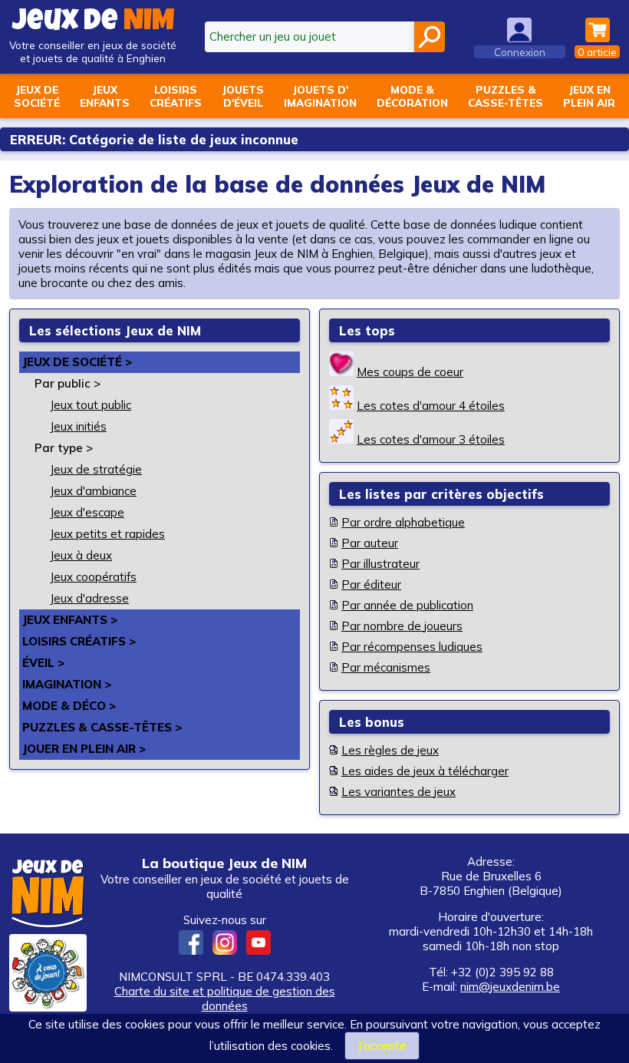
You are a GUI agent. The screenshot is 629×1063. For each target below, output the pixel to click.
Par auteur (369, 543)
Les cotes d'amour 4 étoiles (431, 405)
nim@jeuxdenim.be (510, 986)
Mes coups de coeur (410, 372)
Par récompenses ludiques (411, 646)
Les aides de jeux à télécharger (425, 771)
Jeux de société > (77, 362)
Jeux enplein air (589, 96)
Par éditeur (371, 584)
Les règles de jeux (390, 750)
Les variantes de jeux (398, 791)
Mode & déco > (69, 705)
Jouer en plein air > (84, 748)
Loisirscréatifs (176, 96)
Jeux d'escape (87, 512)
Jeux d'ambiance (93, 491)
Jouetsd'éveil (243, 96)
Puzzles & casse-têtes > (102, 727)
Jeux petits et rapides (107, 534)
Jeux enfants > (69, 619)
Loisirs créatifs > (79, 641)
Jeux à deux (81, 555)
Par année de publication (407, 605)
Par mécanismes (385, 667)
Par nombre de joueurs (402, 626)
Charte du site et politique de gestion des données (224, 998)
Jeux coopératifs (93, 576)
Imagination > (66, 684)
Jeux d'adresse (89, 598)
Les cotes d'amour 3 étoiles (431, 439)
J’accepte (382, 1045)
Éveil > (43, 662)
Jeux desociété (37, 96)
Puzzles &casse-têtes (505, 96)
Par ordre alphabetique (403, 522)
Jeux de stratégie (96, 469)
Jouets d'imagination (320, 96)
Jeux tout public (90, 405)
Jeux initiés (78, 426)
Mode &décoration (412, 96)
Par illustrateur (380, 563)
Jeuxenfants (105, 96)
